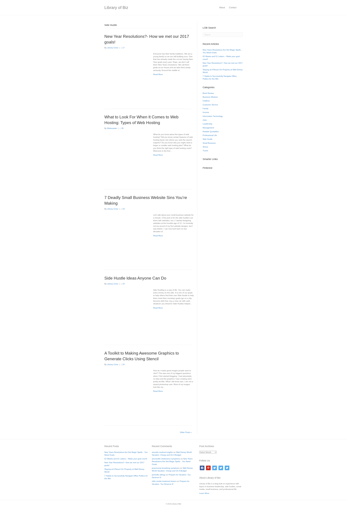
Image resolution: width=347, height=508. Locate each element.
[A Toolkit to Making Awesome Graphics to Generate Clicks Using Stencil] (126, 393)
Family (205, 108)
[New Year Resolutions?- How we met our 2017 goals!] (126, 76)
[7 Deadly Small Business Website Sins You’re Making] (126, 237)
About (222, 7)
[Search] (240, 7)
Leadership (207, 124)
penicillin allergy (158, 475)
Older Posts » (186, 432)
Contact (232, 7)
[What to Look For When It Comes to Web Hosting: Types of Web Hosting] (126, 156)
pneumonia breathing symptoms (165, 468)
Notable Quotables (211, 131)
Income (206, 112)
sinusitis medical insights (162, 452)
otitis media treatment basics (164, 481)
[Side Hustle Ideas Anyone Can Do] (126, 312)
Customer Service (210, 105)
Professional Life (210, 135)
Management (208, 128)
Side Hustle (207, 139)
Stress (205, 147)
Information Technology (213, 116)
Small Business (209, 143)
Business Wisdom (210, 97)
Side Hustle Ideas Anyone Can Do (135, 278)
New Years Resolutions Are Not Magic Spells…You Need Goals (172, 461)
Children (206, 101)
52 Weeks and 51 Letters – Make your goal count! (125, 459)
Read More (158, 74)
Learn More (204, 493)
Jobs (205, 120)
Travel (205, 151)
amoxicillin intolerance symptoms (166, 459)
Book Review (208, 93)
